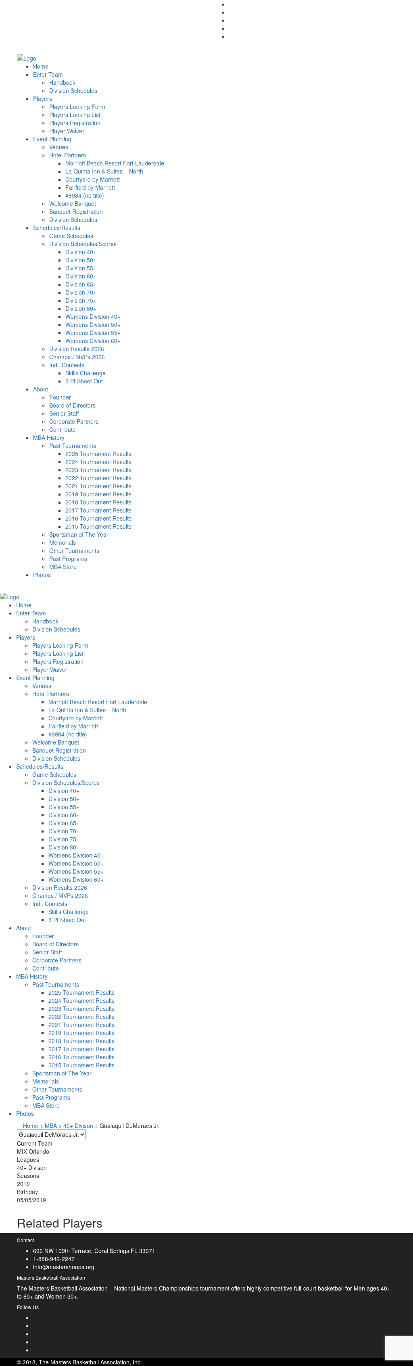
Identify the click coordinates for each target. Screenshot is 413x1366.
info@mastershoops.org (63, 1267)
